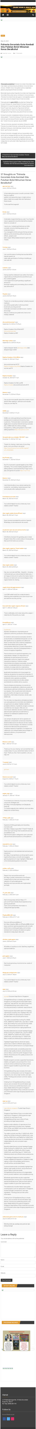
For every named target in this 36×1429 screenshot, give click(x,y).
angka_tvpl (6, 793)
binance (5, 392)
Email (2, 1266)
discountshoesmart (9, 322)
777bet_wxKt (6, 818)
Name (2, 1260)
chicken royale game (9, 939)
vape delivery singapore (11, 1108)
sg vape (6, 996)
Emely (4, 212)
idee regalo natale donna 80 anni (12, 513)
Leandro (5, 267)
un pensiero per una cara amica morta (14, 530)
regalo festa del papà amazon (12, 587)
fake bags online (8, 340)
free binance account (9, 496)
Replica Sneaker (7, 376)
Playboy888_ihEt (8, 915)
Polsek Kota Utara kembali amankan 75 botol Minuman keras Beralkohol (15, 155)
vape (4, 989)
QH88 (4, 411)
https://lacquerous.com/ (22, 429)
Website (3, 1273)
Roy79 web (6, 457)
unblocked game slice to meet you (13, 1217)
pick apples (6, 956)
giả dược (6, 769)
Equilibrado (7, 629)
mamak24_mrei (7, 844)
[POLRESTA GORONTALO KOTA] (3, 15)
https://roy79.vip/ (25, 470)
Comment (4, 1242)
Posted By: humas (6, 53)
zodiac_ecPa (7, 868)
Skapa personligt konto (10, 972)
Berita (2, 35)
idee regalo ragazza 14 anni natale (13, 548)
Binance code (7, 742)
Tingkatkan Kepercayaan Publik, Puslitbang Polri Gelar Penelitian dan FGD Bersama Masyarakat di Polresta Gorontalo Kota (18, 163)
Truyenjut (5, 762)
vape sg (5, 1101)
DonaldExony (7, 622)
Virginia (5, 294)
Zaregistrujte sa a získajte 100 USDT (14, 437)
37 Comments (18, 53)
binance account (8, 777)
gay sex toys (6, 186)
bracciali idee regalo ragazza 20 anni (14, 606)
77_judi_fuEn (6, 892)
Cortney (5, 247)
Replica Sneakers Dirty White (11, 357)
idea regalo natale (8, 565)
